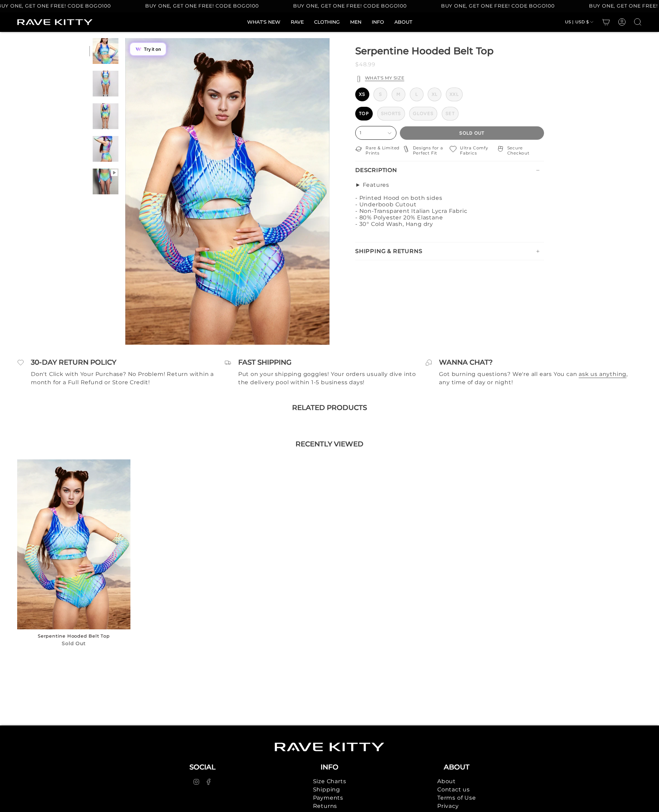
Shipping (326, 789)
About (446, 781)
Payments (328, 797)
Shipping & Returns (388, 251)
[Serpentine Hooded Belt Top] (73, 544)
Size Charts (329, 781)
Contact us (453, 789)
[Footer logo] (329, 747)
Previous (125, 191)
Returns (325, 806)
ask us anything (602, 374)
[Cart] (606, 22)
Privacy (448, 806)
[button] (327, 22)
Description (376, 170)
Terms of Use (456, 797)
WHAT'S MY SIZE (385, 77)
